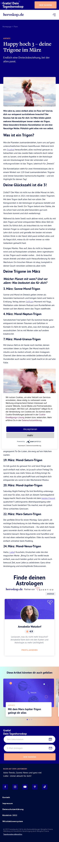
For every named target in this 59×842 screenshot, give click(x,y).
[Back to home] (13, 15)
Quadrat (10, 149)
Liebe (12, 552)
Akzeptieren (30, 429)
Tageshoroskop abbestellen (12, 834)
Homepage (6, 26)
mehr (30, 435)
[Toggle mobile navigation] (54, 15)
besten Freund (48, 498)
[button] (27, 719)
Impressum (7, 803)
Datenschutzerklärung (13, 809)
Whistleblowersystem (12, 821)
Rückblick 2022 (9, 815)
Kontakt (6, 797)
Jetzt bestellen (45, 5)
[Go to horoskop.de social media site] (5, 787)
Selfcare (29, 301)
